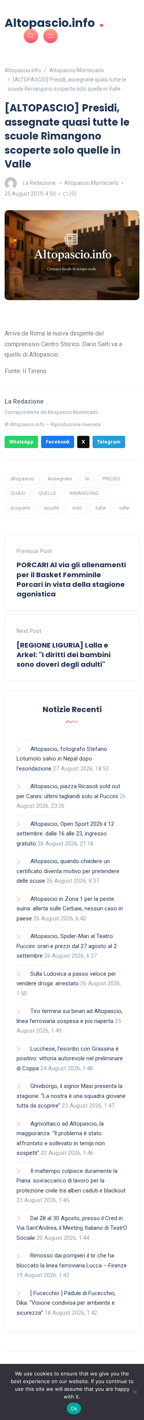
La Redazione (39, 183)
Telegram (109, 442)
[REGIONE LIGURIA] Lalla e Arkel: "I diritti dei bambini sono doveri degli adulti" (64, 654)
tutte (101, 508)
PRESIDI (111, 479)
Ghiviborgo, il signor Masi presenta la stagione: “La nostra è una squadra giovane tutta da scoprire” (71, 1096)
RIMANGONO (84, 493)
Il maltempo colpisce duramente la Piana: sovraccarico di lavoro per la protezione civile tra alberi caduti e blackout (71, 1181)
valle (124, 508)
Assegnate (60, 479)
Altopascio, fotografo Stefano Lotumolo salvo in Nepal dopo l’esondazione (62, 759)
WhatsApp (21, 442)
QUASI (17, 493)
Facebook (58, 442)
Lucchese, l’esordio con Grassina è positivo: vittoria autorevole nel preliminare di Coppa (70, 1058)
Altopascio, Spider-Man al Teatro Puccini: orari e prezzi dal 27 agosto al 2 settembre (67, 946)
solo (77, 508)
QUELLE (47, 493)
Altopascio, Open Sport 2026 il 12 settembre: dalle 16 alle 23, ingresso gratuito (65, 833)
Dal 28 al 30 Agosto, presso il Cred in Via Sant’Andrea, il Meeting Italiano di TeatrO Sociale (72, 1228)
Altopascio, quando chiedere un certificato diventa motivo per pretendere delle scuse (68, 871)
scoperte (20, 508)
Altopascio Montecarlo (91, 183)
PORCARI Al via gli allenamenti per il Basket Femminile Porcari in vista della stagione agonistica (71, 579)
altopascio (22, 479)
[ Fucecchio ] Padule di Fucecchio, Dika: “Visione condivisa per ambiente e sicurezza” (66, 1303)
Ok (74, 1408)
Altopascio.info (54, 22)
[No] (134, 1392)
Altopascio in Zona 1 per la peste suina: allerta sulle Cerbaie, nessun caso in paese (70, 908)
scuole (51, 508)
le (87, 479)
